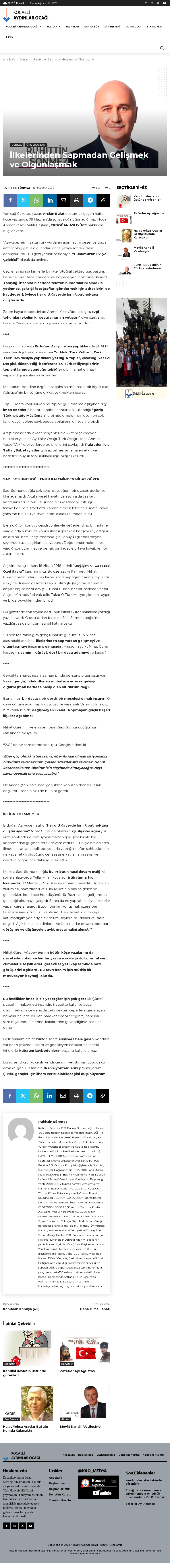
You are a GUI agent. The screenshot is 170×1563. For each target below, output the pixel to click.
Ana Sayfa (9, 59)
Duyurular (67, 1363)
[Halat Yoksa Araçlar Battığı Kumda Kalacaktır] (28, 1403)
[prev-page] (119, 284)
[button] (161, 48)
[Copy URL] (103, 200)
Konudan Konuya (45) (21, 1309)
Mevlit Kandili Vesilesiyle (80, 1427)
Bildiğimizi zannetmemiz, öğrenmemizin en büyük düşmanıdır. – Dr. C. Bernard (146, 1494)
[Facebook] (146, 3)
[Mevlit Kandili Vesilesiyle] (85, 1403)
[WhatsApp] (36, 200)
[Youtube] (164, 3)
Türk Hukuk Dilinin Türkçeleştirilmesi (148, 266)
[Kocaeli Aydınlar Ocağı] (33, 15)
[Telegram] (90, 200)
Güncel (24, 59)
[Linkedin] (50, 200)
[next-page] (126, 284)
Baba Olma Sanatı (95, 1309)
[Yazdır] (76, 200)
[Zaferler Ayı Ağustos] (85, 1348)
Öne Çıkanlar (35, 144)
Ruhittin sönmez (17, 187)
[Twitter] (158, 3)
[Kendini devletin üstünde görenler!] (28, 1348)
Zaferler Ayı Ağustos (77, 1371)
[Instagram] (152, 3)
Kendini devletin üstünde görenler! (24, 1373)
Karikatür (9, 1363)
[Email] (63, 200)
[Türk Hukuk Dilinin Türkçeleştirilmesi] (123, 270)
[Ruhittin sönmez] (21, 1203)
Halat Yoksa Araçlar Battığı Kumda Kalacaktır (25, 1429)
